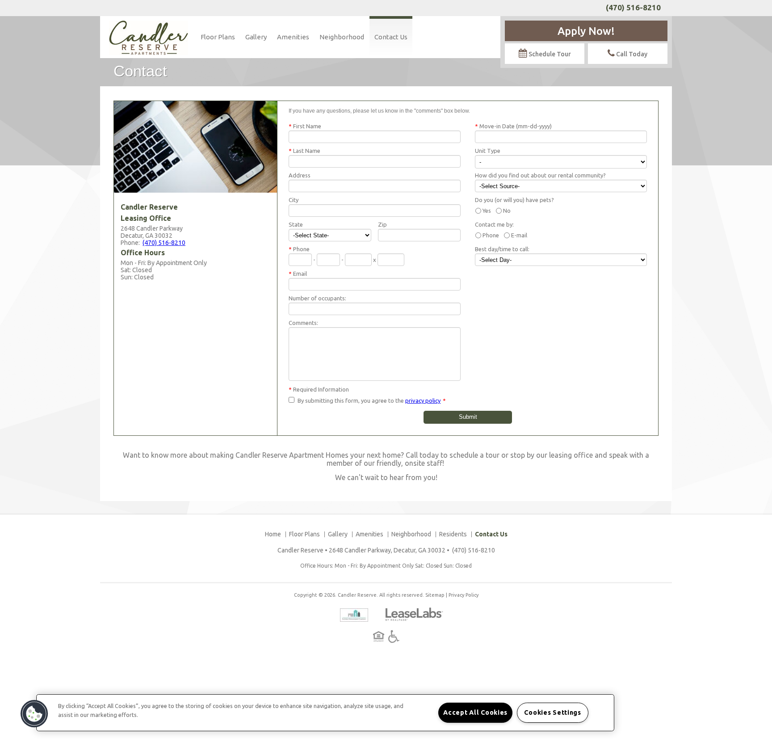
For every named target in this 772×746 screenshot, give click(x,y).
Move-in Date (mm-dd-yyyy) (513, 126)
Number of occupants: (317, 298)
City (293, 200)
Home (273, 534)
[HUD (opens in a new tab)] (380, 636)
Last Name (304, 151)
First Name (305, 126)
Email (298, 273)
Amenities (293, 37)
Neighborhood (341, 37)
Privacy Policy (463, 595)
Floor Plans (218, 37)
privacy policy (423, 400)
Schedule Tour (549, 54)
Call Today (631, 54)
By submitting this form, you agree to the (351, 400)
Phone (490, 235)
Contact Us (390, 37)
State (296, 224)
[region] (325, 713)
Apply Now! (586, 31)
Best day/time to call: (502, 249)
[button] (34, 714)
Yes (486, 210)
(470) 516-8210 (633, 7)
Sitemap (435, 595)
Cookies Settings (552, 712)
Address (299, 175)
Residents (453, 534)
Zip (382, 224)
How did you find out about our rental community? (540, 175)
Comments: (303, 323)
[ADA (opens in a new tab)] (393, 636)
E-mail (519, 235)
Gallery (256, 37)
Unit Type (487, 151)
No (507, 210)
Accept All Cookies (475, 712)
